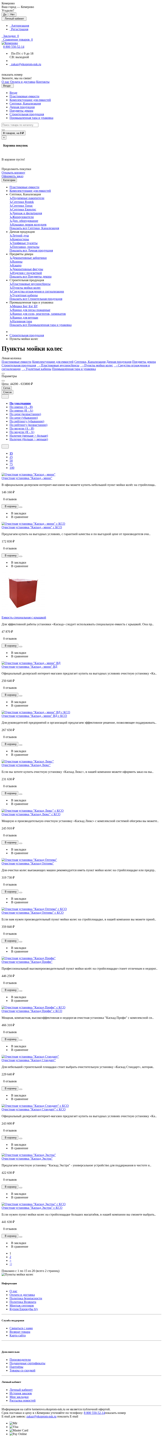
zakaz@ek (41, 1416)
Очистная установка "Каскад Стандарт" (29, 1060)
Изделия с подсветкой (26, 273)
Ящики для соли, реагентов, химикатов (38, 313)
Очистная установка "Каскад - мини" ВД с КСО (34, 716)
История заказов (21, 1393)
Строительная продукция (27, 114)
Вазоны (16, 261)
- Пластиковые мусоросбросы (58, 365)
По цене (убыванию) (24, 417)
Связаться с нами (21, 1328)
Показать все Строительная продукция (36, 299)
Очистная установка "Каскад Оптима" (28, 863)
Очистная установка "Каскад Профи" (27, 961)
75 (11, 464)
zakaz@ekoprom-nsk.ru (25, 64)
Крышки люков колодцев (28, 224)
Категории (9, 180)
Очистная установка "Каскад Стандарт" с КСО (34, 1109)
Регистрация (19, 29)
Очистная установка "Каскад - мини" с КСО (32, 527)
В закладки (18, 513)
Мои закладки (19, 1397)
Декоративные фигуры (26, 269)
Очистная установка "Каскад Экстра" (27, 1158)
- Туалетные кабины (36, 369)
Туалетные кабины (24, 295)
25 (11, 457)
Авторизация (19, 25)
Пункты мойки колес (25, 287)
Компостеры (19, 239)
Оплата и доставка (22, 1294)
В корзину (10, 506)
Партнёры (16, 1367)
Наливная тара (21, 321)
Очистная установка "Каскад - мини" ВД (29, 666)
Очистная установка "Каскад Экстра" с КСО (32, 1207)
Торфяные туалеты (24, 243)
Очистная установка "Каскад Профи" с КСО (32, 1011)
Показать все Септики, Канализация (34, 228)
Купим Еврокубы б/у (24, 1309)
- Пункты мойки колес (96, 365)
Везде (13, 92)
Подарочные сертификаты (27, 1363)
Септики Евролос (23, 209)
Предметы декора (21, 110)
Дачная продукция (22, 107)
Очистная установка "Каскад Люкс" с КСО (31, 814)
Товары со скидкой (22, 1370)
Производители (20, 1359)
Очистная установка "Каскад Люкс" (26, 765)
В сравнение (19, 517)
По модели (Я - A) (22, 432)
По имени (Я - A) (21, 410)
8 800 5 (13, 46)
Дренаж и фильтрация (26, 213)
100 (12, 467)
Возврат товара (20, 1331)
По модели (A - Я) (22, 428)
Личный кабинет (21, 1389)
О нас (13, 1291)
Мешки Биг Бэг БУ (24, 306)
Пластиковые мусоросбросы (30, 284)
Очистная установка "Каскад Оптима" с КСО (33, 912)
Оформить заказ (12, 176)
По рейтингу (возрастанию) (28, 425)
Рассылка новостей (23, 1400)
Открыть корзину (13, 172)
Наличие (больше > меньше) (29, 439)
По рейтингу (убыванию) (27, 421)
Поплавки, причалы (24, 247)
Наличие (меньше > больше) (29, 435)
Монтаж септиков (22, 1305)
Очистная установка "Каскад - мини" (27, 478)
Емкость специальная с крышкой (24, 617)
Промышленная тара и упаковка (31, 117)
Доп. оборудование (24, 220)
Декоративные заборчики (28, 257)
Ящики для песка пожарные (30, 310)
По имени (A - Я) (21, 407)
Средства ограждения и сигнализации (37, 291)
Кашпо (15, 265)
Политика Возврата (23, 1302)
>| (11, 1264)
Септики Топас (21, 205)
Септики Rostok (22, 202)
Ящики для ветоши (24, 317)
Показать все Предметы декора (30, 276)
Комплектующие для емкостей (30, 100)
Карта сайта (18, 1335)
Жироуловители (22, 217)
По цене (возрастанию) (25, 414)
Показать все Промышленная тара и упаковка (41, 325)
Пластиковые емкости (24, 96)
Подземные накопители (27, 198)
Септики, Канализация (25, 103)
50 (11, 460)
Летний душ (19, 235)
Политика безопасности (26, 1298)
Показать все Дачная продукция (31, 250)
